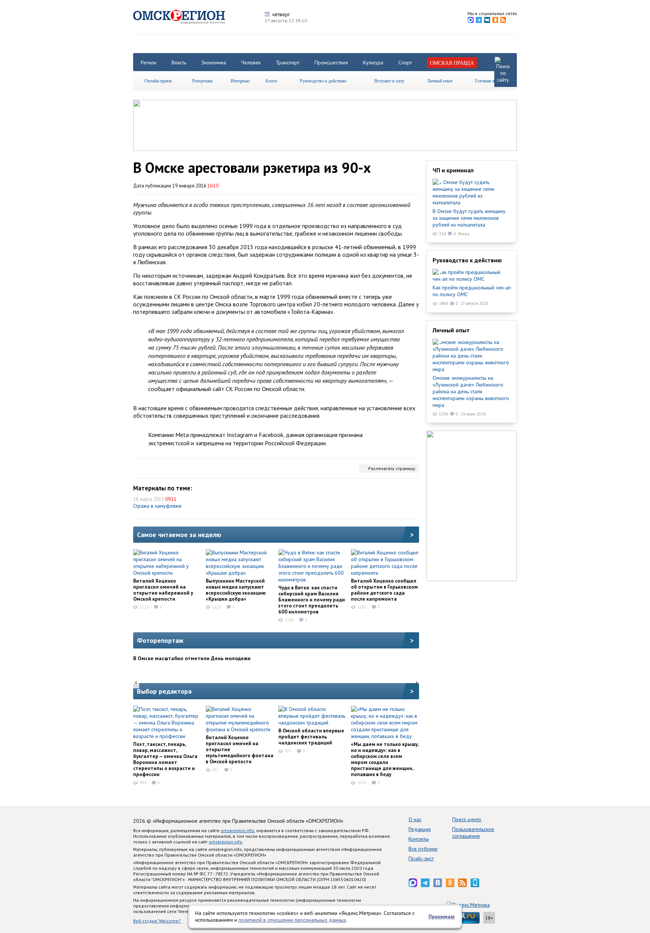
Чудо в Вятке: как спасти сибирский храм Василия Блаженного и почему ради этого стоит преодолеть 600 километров (311, 599)
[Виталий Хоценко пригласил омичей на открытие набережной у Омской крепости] (167, 562)
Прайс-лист (421, 858)
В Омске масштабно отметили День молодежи (192, 658)
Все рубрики (423, 848)
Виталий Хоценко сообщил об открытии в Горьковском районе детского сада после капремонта (384, 589)
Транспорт (287, 62)
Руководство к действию (323, 81)
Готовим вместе (490, 81)
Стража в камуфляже (157, 505)
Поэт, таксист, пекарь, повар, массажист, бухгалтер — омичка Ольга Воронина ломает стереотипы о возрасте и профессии (165, 759)
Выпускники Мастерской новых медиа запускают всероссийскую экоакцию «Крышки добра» (236, 589)
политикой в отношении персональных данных (292, 919)
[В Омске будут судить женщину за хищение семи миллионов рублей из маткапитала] (472, 192)
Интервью (240, 81)
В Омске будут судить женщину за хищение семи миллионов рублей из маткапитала (469, 218)
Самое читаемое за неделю (179, 534)
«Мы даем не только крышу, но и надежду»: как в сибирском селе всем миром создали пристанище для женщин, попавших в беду (384, 759)
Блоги (271, 81)
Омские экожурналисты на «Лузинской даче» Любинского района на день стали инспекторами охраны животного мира (471, 391)
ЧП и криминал (453, 170)
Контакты (419, 839)
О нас (415, 819)
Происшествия (331, 62)
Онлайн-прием (158, 81)
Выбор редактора (164, 691)
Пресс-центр (466, 819)
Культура (373, 62)
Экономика (213, 62)
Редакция (420, 829)
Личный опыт (440, 81)
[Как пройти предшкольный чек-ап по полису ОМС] (472, 275)
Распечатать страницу (391, 468)
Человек (251, 62)
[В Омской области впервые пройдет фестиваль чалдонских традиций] (312, 716)
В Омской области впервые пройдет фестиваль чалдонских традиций (311, 736)
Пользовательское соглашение (473, 832)
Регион (148, 62)
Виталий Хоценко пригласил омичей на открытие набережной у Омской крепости (163, 589)
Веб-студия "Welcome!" (157, 921)
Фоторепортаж (160, 640)
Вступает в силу (389, 81)
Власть (179, 62)
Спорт (405, 62)
